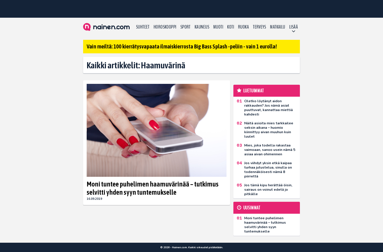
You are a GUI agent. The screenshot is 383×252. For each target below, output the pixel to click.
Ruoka (243, 27)
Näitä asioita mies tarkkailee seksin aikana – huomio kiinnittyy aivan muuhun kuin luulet (268, 130)
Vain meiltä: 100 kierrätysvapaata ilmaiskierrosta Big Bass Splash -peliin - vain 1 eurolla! (182, 46)
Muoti (218, 27)
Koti (230, 27)
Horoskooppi (165, 27)
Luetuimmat (253, 90)
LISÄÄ (293, 27)
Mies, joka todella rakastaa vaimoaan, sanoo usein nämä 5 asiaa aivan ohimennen (269, 150)
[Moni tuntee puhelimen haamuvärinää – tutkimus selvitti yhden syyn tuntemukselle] (157, 130)
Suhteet (143, 27)
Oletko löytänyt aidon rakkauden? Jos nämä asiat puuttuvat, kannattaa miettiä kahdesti (268, 108)
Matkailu (277, 27)
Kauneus (202, 27)
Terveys (259, 27)
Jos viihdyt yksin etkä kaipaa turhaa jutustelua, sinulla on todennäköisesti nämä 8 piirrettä (268, 170)
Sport (185, 27)
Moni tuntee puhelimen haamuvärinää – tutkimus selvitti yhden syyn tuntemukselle (153, 188)
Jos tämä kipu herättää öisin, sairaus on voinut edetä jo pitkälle (268, 189)
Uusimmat (251, 207)
